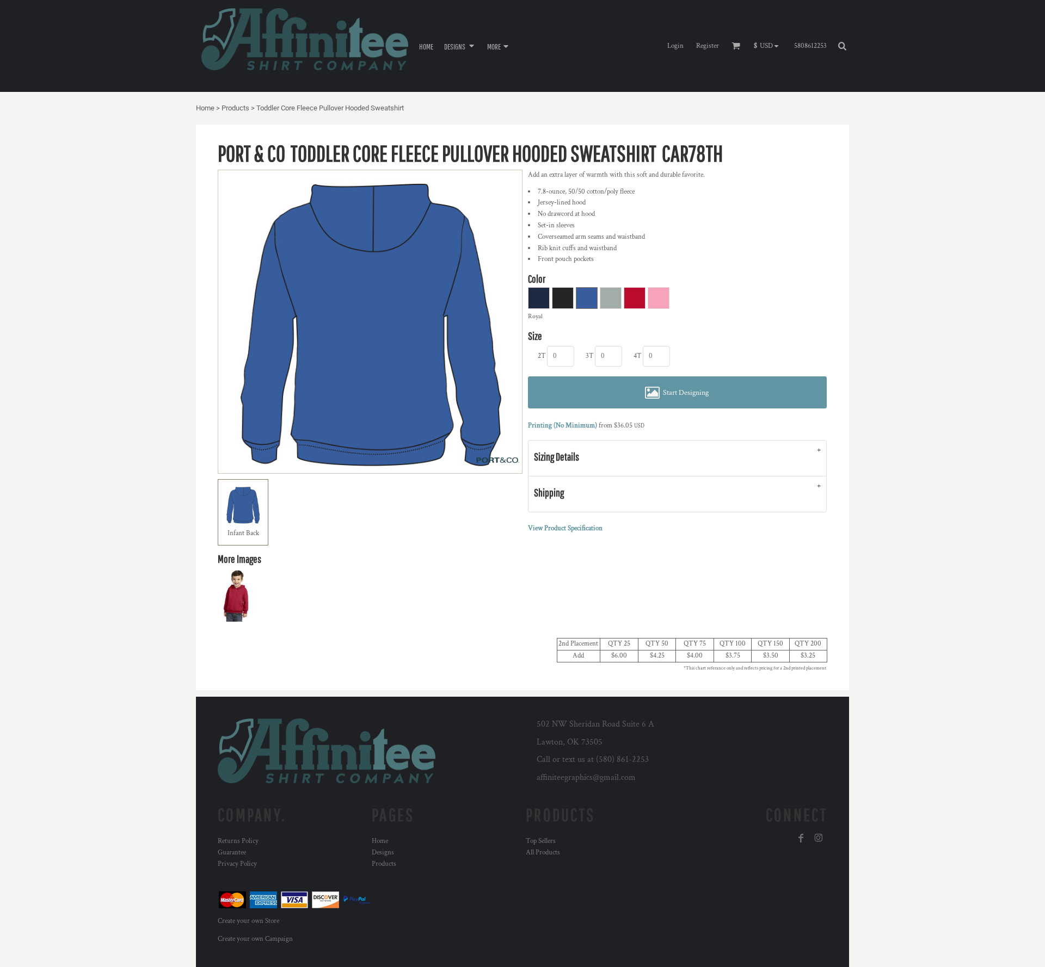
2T (542, 356)
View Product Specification (565, 528)
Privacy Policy (237, 864)
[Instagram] (818, 838)
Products (235, 108)
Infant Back (243, 533)
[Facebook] (801, 838)
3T (590, 356)
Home (205, 108)
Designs (383, 852)
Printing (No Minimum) (562, 425)
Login (675, 46)
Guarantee (232, 852)
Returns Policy (238, 841)
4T (638, 356)
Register (707, 46)
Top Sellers (541, 841)
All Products (543, 852)
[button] (460, 46)
